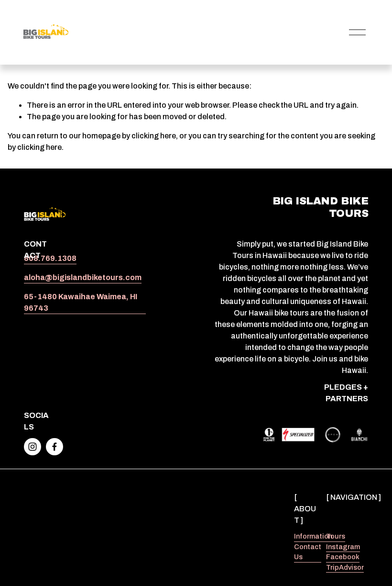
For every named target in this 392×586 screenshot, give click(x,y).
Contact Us (307, 552)
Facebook (342, 557)
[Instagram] (32, 446)
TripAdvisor (345, 567)
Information (313, 536)
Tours (335, 536)
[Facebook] (54, 446)
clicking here (153, 136)
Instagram (343, 547)
